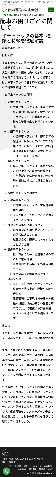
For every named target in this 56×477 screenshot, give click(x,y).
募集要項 (41, 469)
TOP (10, 466)
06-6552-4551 (11, 14)
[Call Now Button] (6, 471)
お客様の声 (22, 469)
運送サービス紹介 (30, 466)
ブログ (50, 469)
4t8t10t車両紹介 (46, 466)
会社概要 (18, 466)
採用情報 (32, 469)
